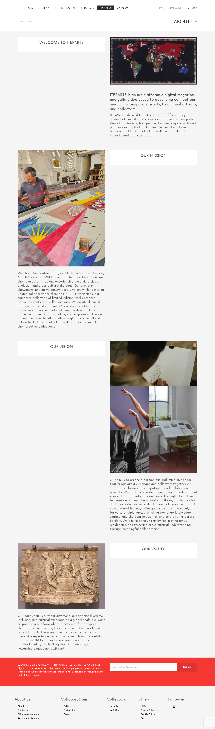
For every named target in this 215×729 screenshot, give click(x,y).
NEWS (161, 8)
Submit (187, 667)
